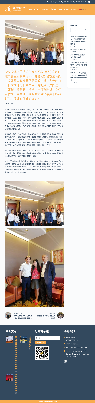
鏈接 (60, 9)
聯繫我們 (74, 9)
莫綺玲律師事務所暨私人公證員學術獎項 (16, 382)
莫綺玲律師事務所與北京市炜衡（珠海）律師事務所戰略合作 (78, 65)
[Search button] (85, 30)
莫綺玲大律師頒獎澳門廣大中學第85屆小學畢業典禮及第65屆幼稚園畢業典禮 (16, 352)
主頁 (30, 9)
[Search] (89, 9)
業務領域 (45, 9)
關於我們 (37, 9)
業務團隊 (53, 9)
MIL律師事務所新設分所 (78, 49)
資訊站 (66, 9)
